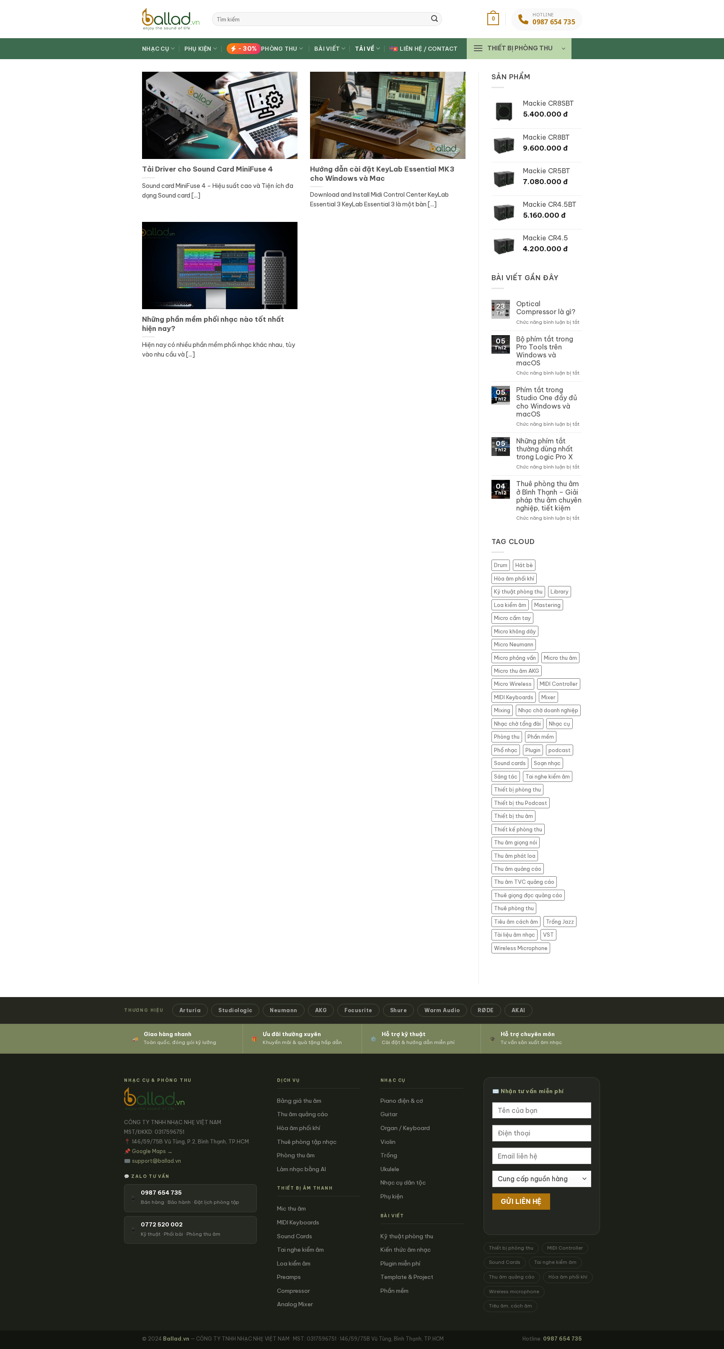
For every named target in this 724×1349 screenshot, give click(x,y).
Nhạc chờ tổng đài (517, 723)
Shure (398, 1010)
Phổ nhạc (505, 750)
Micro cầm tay (512, 618)
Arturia (190, 1010)
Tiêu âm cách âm (516, 921)
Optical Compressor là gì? (545, 308)
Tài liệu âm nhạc (514, 934)
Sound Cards (294, 1236)
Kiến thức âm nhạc (405, 1249)
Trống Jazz (560, 921)
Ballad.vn (176, 1339)
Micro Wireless (513, 683)
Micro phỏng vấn (515, 657)
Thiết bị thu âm (513, 816)
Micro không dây (515, 631)
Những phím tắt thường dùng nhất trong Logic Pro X (544, 449)
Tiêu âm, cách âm (510, 1306)
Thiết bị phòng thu (517, 789)
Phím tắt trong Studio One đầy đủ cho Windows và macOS (546, 402)
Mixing (502, 710)
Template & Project (406, 1277)
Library (560, 591)
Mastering (547, 605)
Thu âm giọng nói (515, 842)
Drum (500, 565)
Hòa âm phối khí (514, 578)
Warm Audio (442, 1010)
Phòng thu (267, 48)
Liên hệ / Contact (428, 48)
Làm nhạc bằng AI (301, 1169)
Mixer (548, 697)
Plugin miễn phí (400, 1263)
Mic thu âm (291, 1208)
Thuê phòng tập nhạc (306, 1142)
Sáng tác (505, 776)
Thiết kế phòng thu (518, 829)
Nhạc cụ (155, 48)
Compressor (293, 1290)
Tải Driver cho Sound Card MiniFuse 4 (207, 168)
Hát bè (524, 565)
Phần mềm (540, 736)
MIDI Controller (559, 683)
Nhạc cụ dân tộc (403, 1182)
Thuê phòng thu (514, 908)
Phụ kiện (198, 48)
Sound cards (510, 763)
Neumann (283, 1010)
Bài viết (327, 48)
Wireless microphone (514, 1291)
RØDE (486, 1010)
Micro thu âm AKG (516, 670)
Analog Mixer (295, 1304)
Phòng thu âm (296, 1155)
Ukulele (389, 1169)
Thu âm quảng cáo (517, 868)
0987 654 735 (562, 1339)
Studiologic (235, 1010)
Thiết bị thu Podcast (520, 803)
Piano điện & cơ (401, 1100)
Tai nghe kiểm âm (547, 776)
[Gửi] (434, 19)
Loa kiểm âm (510, 605)
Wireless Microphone (521, 948)
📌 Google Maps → (148, 1151)
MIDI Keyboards (513, 697)
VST (548, 934)
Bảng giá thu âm (299, 1100)
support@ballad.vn (156, 1160)
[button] (493, 19)
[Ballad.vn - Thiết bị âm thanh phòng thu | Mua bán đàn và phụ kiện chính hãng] (170, 19)
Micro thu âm (560, 657)
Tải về (365, 48)
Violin (388, 1142)
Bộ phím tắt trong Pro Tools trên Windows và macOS (544, 351)
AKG (321, 1010)
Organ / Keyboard (405, 1128)
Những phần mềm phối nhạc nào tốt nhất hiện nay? (213, 324)
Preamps (289, 1277)
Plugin (532, 750)
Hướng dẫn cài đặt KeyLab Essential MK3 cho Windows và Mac (382, 173)
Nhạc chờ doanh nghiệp (548, 710)
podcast (559, 750)
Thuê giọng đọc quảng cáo (528, 895)
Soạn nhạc (547, 763)
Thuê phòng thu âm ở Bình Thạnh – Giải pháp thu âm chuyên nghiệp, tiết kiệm (549, 496)
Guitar (389, 1114)
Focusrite (358, 1010)
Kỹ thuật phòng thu (518, 591)
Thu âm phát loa (514, 855)
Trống (388, 1155)
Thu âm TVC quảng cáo (524, 881)
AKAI (518, 1010)
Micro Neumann (513, 644)
